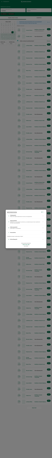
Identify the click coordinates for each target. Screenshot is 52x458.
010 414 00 (26, 244)
